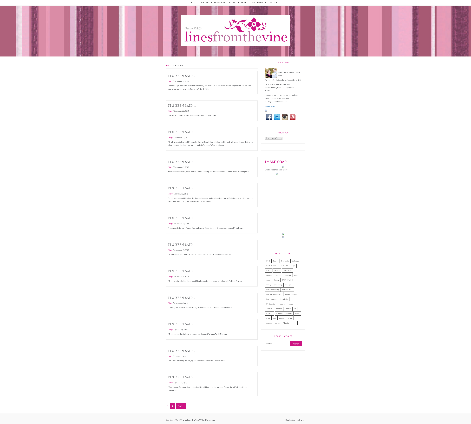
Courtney (278, 275)
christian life (287, 270)
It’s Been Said (180, 162)
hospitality (284, 299)
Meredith (289, 313)
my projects (259, 2)
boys (293, 266)
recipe (290, 318)
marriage (269, 313)
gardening (278, 285)
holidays (288, 285)
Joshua (288, 309)
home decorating (272, 289)
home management (274, 294)
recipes (274, 2)
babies (275, 261)
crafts (296, 275)
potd (274, 318)
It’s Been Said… (181, 76)
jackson (282, 304)
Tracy (170, 81)
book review (270, 266)
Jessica (269, 309)
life (295, 309)
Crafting (288, 275)
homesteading (271, 299)
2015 (268, 261)
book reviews (283, 266)
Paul (268, 318)
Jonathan (278, 309)
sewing (277, 323)
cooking (269, 275)
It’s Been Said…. (182, 105)
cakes (268, 270)
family (268, 285)
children (277, 270)
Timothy (286, 323)
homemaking (287, 289)
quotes (282, 318)
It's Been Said (271, 304)
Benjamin (285, 261)
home (193, 2)
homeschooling (238, 2)
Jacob (290, 304)
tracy (294, 323)
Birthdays (295, 261)
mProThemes (299, 420)
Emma (276, 280)
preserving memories (213, 2)
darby (268, 280)
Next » (181, 406)
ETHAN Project (287, 280)
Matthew (279, 313)
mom (297, 313)
